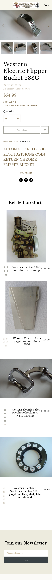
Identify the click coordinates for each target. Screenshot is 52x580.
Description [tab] (10, 142)
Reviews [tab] (25, 142)
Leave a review (23, 89)
